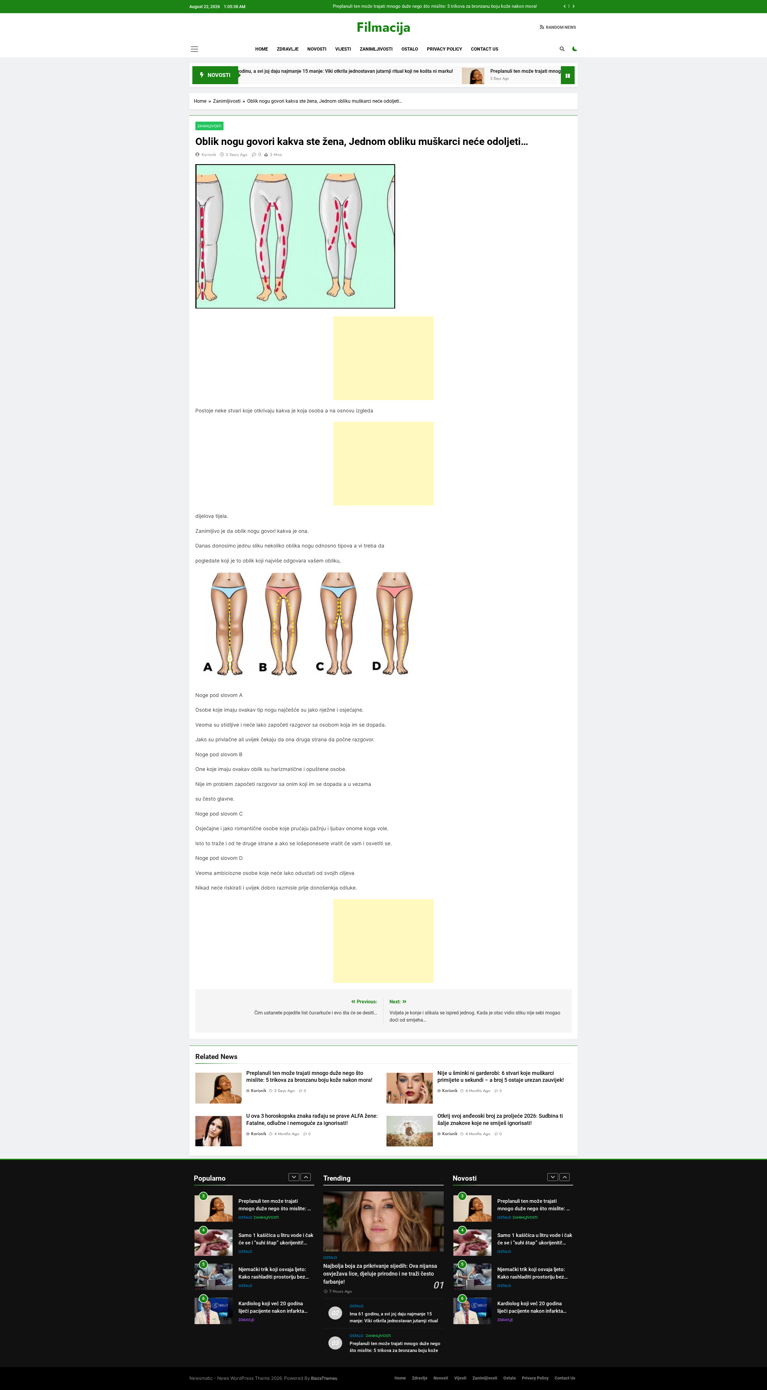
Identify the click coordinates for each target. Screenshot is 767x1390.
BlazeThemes (324, 1378)
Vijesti (343, 49)
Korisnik (209, 155)
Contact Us (484, 49)
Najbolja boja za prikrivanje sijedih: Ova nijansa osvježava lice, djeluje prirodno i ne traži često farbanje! (380, 1274)
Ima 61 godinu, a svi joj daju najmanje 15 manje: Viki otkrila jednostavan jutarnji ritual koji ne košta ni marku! (261, 71)
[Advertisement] (383, 358)
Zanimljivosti (376, 49)
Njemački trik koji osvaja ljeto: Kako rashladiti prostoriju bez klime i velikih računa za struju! (272, 1242)
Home (261, 49)
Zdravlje (287, 49)
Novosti (316, 49)
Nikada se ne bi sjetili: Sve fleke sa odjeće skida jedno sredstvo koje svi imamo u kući (273, 1311)
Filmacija (383, 27)
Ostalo (409, 49)
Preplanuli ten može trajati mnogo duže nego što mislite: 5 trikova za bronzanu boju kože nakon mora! (524, 71)
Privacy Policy (444, 49)
